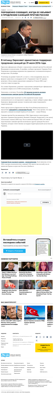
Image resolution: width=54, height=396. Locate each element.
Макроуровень (4, 367)
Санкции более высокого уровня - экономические (18, 162)
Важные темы (5, 6)
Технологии (30, 365)
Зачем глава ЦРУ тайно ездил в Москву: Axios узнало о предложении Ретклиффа (11, 322)
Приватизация (4, 371)
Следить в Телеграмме (15, 251)
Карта (2, 347)
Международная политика (7, 365)
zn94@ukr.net (30, 342)
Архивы (3, 336)
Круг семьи (42, 367)
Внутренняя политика (6, 363)
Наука (28, 363)
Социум (42, 363)
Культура (29, 371)
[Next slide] (52, 6)
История (42, 365)
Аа (36, 2)
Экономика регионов (6, 374)
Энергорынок (4, 369)
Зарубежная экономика (20, 365)
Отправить (46, 202)
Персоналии (17, 373)
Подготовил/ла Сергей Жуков (11, 178)
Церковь (29, 369)
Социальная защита (19, 363)
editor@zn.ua (16, 345)
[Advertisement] (21, 221)
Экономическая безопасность (18, 370)
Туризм (42, 369)
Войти (32, 2)
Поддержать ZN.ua (44, 2)
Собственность (43, 371)
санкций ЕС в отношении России (20, 110)
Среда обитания (31, 367)
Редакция (3, 338)
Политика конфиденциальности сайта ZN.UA (11, 390)
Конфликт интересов (19, 367)
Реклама (3, 341)
